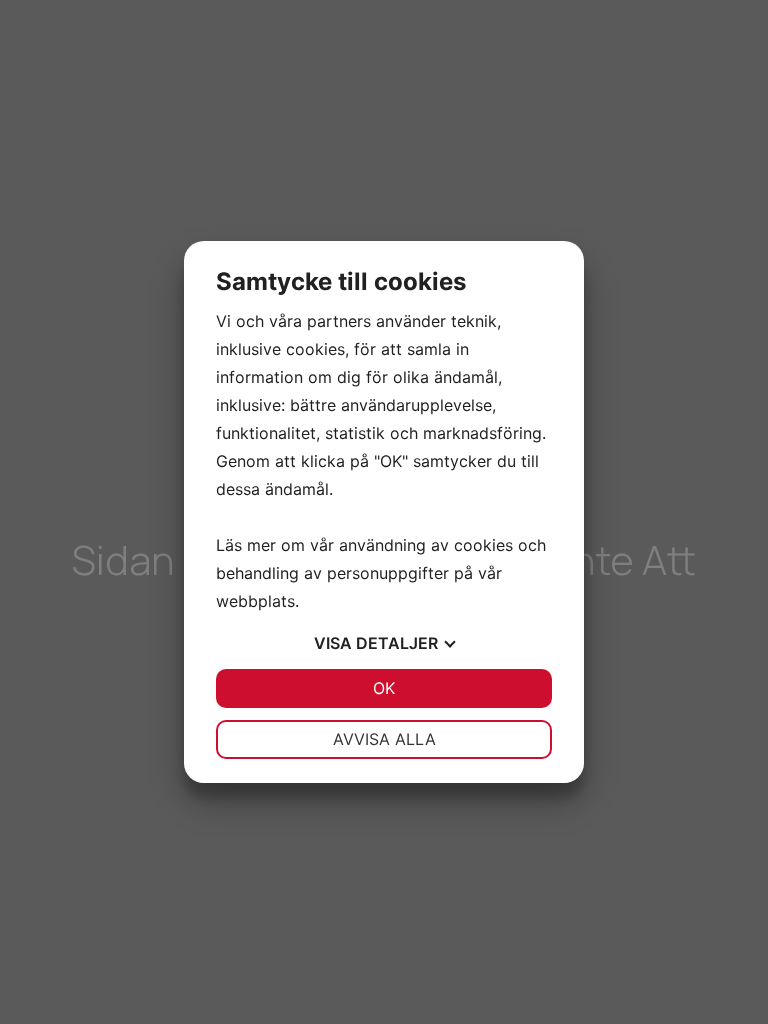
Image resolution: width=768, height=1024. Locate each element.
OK (384, 688)
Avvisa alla (384, 739)
